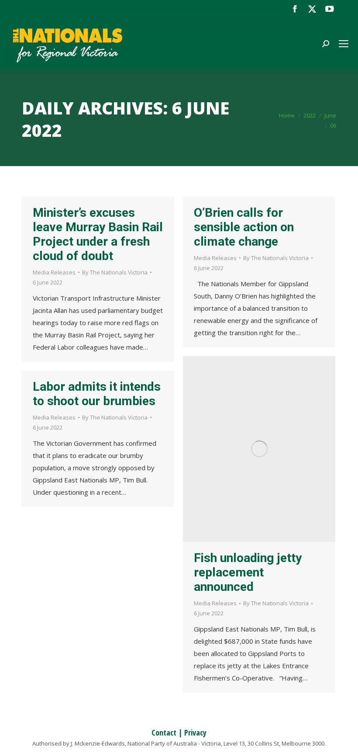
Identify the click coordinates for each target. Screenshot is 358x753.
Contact (163, 732)
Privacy (195, 732)
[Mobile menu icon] (343, 43)
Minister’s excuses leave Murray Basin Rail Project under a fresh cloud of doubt (98, 234)
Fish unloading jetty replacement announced (248, 572)
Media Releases (54, 272)
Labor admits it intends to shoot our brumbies (97, 393)
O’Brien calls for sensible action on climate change (244, 227)
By (115, 272)
